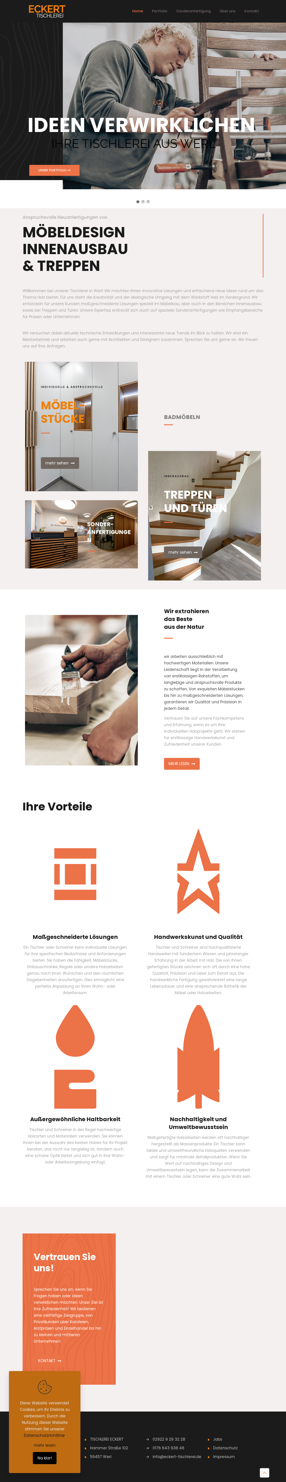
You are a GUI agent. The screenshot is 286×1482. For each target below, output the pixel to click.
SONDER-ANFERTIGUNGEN (109, 532)
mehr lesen (45, 1445)
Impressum (224, 1456)
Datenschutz (225, 1448)
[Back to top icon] (264, 1473)
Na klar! (45, 1458)
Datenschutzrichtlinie (44, 1435)
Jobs (217, 1439)
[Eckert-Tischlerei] (47, 11)
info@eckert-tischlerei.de (177, 1456)
